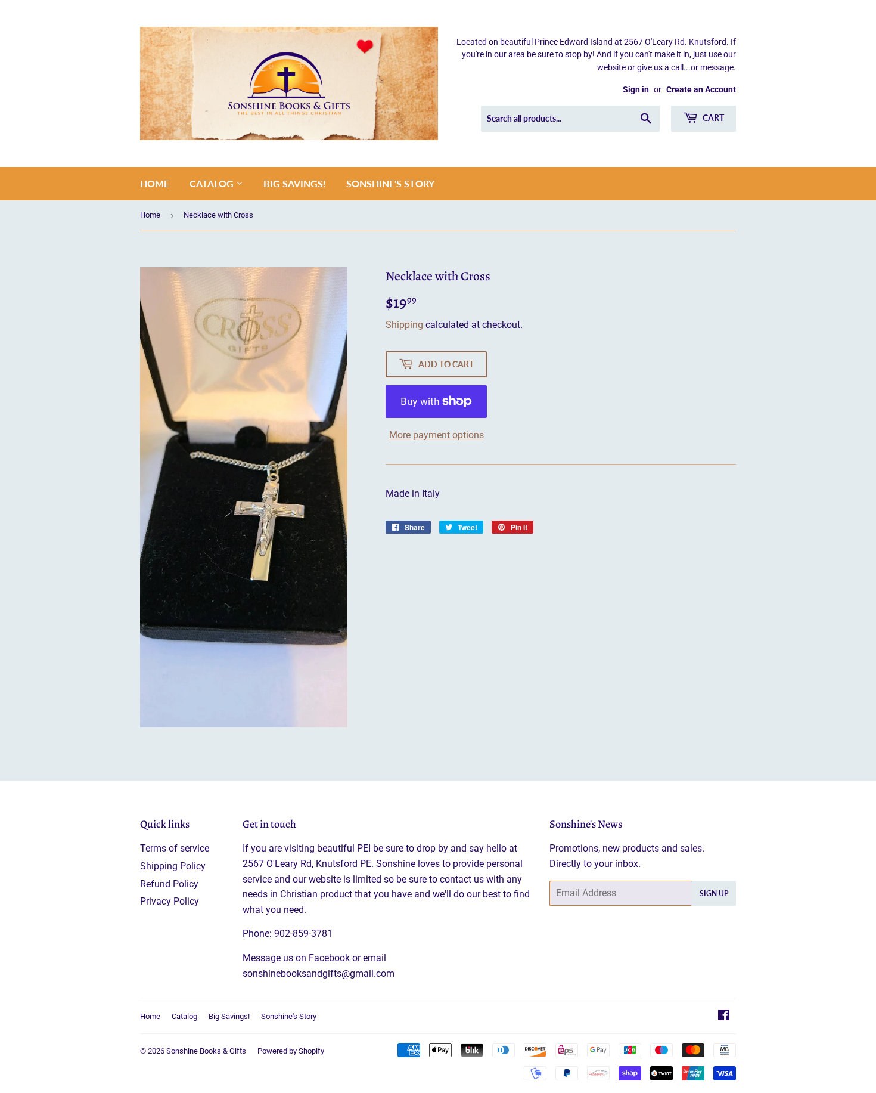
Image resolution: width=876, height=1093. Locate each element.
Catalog (213, 183)
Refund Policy (169, 884)
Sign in (636, 89)
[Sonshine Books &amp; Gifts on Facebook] (723, 1016)
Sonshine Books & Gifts (206, 1050)
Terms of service (174, 848)
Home (154, 183)
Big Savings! (294, 183)
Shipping (404, 324)
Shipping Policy (173, 866)
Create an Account (701, 89)
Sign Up (714, 893)
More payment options (436, 435)
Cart (712, 118)
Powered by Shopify (290, 1050)
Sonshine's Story (390, 183)
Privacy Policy (169, 901)
